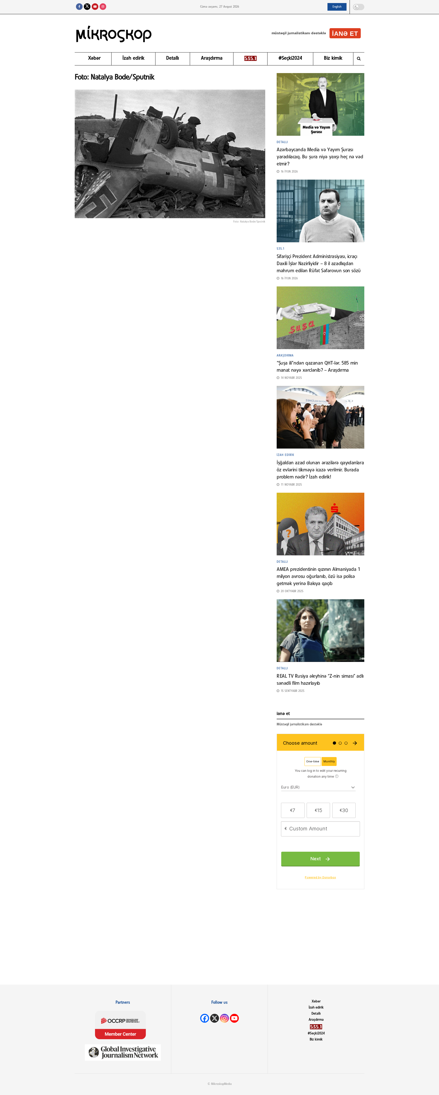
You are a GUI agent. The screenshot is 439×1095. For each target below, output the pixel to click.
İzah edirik (133, 58)
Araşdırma (212, 58)
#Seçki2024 (290, 58)
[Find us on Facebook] (79, 7)
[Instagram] (224, 1018)
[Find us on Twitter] (87, 7)
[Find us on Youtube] (95, 7)
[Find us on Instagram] (103, 7)
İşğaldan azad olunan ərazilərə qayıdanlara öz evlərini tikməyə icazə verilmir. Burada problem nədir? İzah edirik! (320, 470)
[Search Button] (359, 59)
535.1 (281, 249)
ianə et (345, 33)
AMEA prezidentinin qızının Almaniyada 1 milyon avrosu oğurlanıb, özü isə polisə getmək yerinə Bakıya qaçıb (318, 576)
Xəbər (94, 58)
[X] (214, 1018)
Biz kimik (333, 58)
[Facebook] (204, 1018)
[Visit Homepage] (114, 33)
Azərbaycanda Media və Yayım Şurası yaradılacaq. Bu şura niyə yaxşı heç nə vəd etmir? (320, 157)
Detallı (172, 58)
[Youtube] (234, 1018)
